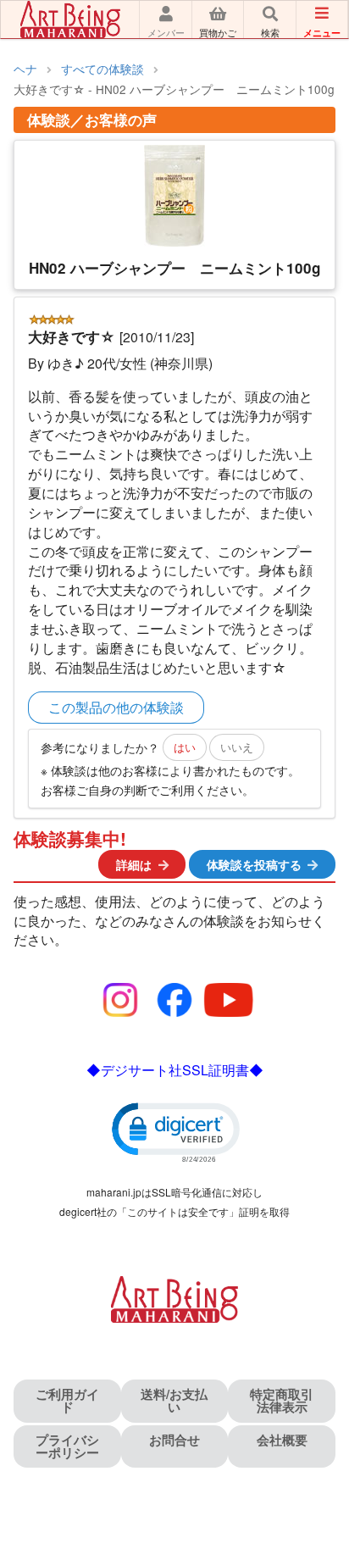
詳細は (134, 864)
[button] (174, 1131)
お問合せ (174, 1439)
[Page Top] (317, 1462)
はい (185, 747)
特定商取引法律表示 (281, 1400)
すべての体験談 (102, 68)
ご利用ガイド (67, 1400)
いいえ (236, 747)
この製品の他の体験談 (116, 707)
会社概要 (282, 1439)
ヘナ (25, 68)
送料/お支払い (174, 1400)
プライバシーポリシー (67, 1446)
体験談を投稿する (254, 864)
